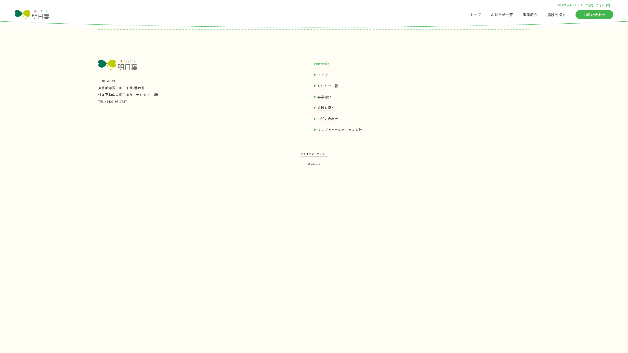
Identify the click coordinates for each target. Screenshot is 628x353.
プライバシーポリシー (314, 154)
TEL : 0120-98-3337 (112, 101)
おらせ (502, 14)
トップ (475, 14)
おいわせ (594, 14)
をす (556, 14)
